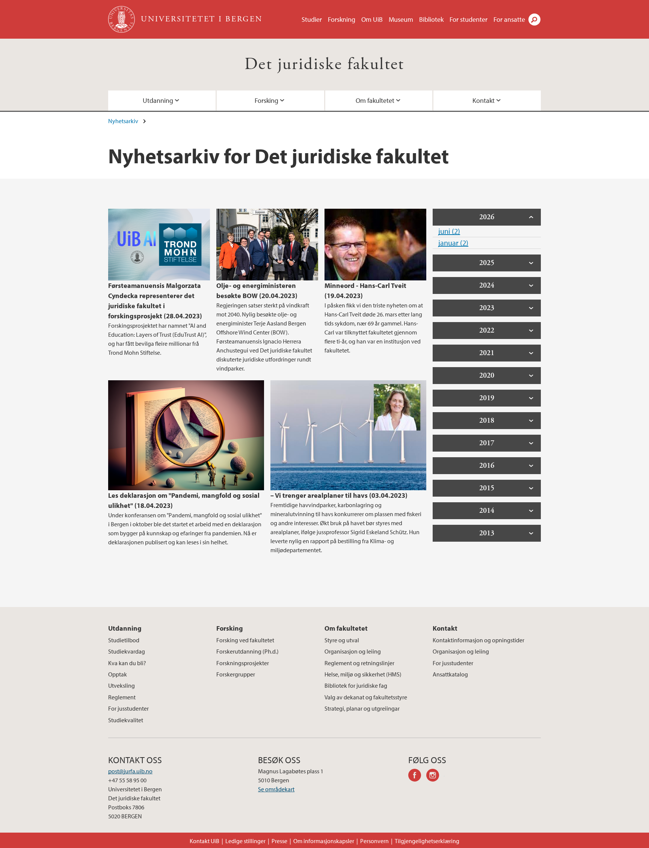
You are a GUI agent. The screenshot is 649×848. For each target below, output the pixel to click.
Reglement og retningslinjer (359, 663)
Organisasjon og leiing (352, 651)
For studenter (469, 19)
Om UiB (372, 19)
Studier (312, 19)
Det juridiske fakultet (324, 64)
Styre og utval (341, 640)
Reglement (122, 697)
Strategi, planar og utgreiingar (362, 708)
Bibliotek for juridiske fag (355, 685)
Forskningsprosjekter (242, 663)
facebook (417, 776)
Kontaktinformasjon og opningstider (478, 640)
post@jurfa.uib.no (130, 771)
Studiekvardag (126, 651)
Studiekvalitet (125, 720)
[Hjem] (122, 19)
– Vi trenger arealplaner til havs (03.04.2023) (339, 495)
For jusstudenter (128, 708)
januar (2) (453, 242)
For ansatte (509, 19)
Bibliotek (431, 19)
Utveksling (121, 685)
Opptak (117, 674)
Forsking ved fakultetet (245, 640)
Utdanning (158, 100)
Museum (401, 19)
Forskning (341, 19)
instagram (435, 776)
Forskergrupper (235, 674)
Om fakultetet (375, 100)
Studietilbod (123, 640)
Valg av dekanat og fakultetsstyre (365, 697)
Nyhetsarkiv (123, 121)
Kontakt (483, 100)
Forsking (266, 100)
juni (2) (449, 231)
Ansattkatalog (450, 674)
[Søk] (534, 19)
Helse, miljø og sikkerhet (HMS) (362, 674)
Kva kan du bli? (127, 663)
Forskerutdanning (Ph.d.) (247, 651)
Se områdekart (276, 789)
